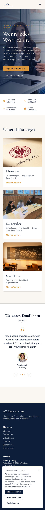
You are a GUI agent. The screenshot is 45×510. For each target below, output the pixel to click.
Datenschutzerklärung (21, 486)
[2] (22, 374)
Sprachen (7, 441)
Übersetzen (8, 434)
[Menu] (40, 4)
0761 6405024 (9, 465)
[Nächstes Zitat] (29, 375)
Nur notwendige (14, 497)
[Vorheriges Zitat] (16, 375)
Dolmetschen (8, 438)
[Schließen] (38, 470)
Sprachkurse (8, 445)
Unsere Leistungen (14, 76)
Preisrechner (8, 448)
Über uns (6, 431)
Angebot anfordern (14, 68)
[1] (20, 374)
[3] (24, 374)
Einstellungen (13, 503)
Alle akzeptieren (14, 492)
